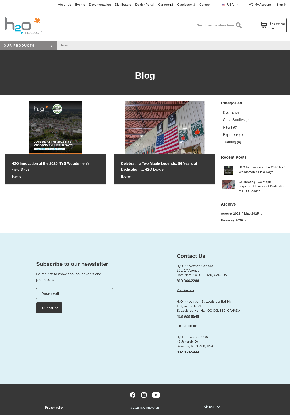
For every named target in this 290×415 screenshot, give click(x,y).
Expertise (231, 135)
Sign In (282, 4)
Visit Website (185, 290)
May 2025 (252, 213)
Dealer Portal (144, 4)
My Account (262, 4)
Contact (204, 4)
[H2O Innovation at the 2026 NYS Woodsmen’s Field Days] (55, 153)
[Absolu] (205, 407)
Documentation (100, 4)
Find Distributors (187, 326)
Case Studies (234, 120)
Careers (164, 4)
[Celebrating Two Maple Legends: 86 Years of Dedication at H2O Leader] (164, 153)
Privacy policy (54, 407)
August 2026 (231, 213)
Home (65, 45)
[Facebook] (132, 395)
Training (230, 142)
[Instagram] (144, 395)
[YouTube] (156, 395)
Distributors (123, 4)
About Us (64, 4)
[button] (230, 4)
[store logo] (23, 25)
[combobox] (222, 25)
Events (80, 4)
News (228, 127)
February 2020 (232, 220)
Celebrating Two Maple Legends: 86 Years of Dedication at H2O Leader (262, 186)
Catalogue (184, 4)
